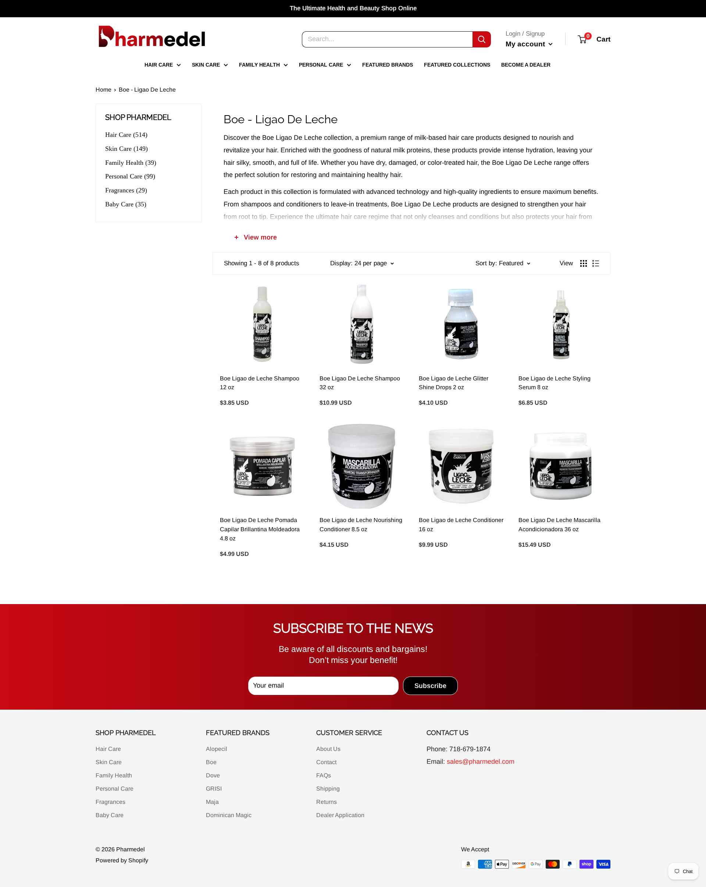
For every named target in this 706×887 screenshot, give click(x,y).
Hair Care (159, 65)
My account (526, 43)
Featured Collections (457, 65)
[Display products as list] (595, 263)
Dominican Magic (229, 815)
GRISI (214, 788)
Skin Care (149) (126, 148)
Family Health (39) (130, 162)
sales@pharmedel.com (480, 761)
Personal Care (321, 65)
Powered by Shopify (122, 860)
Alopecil (216, 749)
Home (103, 89)
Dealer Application (340, 815)
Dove (213, 775)
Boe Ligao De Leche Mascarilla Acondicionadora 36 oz (559, 524)
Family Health (259, 65)
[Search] (482, 39)
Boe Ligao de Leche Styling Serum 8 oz (554, 383)
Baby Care (110, 815)
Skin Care (206, 65)
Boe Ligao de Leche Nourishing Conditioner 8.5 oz (361, 524)
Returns (326, 802)
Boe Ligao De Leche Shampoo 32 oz (360, 383)
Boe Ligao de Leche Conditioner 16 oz (461, 524)
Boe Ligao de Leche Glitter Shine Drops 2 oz (453, 383)
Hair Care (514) (126, 134)
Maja (212, 802)
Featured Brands (387, 65)
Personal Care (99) (130, 176)
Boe (211, 762)
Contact (326, 762)
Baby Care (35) (125, 204)
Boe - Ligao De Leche (147, 89)
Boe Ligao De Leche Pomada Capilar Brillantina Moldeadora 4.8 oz (260, 529)
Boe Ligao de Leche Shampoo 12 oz (259, 383)
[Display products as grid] (583, 263)
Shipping (328, 788)
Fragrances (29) (126, 190)
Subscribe (430, 685)
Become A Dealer (525, 65)
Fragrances (110, 802)
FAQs (323, 775)
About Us (328, 749)
